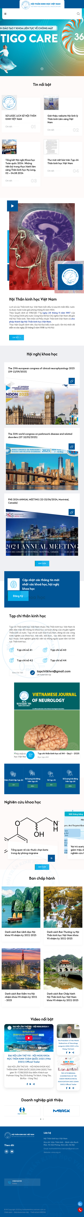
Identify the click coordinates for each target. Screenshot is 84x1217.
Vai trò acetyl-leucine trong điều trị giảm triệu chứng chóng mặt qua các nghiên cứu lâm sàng (31, 850)
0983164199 (17, 1181)
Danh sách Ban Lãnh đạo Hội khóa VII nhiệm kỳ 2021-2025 (20, 933)
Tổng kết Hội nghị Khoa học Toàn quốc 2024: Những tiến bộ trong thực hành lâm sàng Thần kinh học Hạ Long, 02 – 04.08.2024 (20, 166)
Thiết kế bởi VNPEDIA (38, 1212)
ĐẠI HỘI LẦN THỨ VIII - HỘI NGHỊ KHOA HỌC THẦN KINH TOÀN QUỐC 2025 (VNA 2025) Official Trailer (29, 1059)
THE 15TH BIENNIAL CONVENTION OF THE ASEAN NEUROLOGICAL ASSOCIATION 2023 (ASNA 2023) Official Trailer (68, 1079)
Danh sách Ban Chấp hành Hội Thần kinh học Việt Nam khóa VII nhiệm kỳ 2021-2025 (62, 997)
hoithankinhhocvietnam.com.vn (34, 1210)
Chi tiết (8, 126)
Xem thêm (42, 563)
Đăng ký (18, 596)
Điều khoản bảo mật (21, 1212)
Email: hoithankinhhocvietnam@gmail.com (61, 1148)
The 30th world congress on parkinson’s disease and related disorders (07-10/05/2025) (40, 435)
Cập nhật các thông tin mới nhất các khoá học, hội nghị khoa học (40, 584)
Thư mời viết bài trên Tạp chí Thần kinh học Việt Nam (63, 161)
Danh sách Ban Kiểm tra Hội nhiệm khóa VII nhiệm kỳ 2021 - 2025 (21, 997)
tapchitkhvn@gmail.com (53, 671)
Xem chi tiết (17, 673)
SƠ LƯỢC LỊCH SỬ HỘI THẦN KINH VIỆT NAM (20, 117)
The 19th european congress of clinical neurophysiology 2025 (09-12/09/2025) (41, 369)
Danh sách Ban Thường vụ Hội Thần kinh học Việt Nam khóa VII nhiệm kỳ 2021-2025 (63, 935)
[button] (42, 69)
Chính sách (8, 1212)
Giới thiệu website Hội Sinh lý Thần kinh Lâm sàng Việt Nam (62, 119)
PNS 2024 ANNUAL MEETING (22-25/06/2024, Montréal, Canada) (38, 501)
